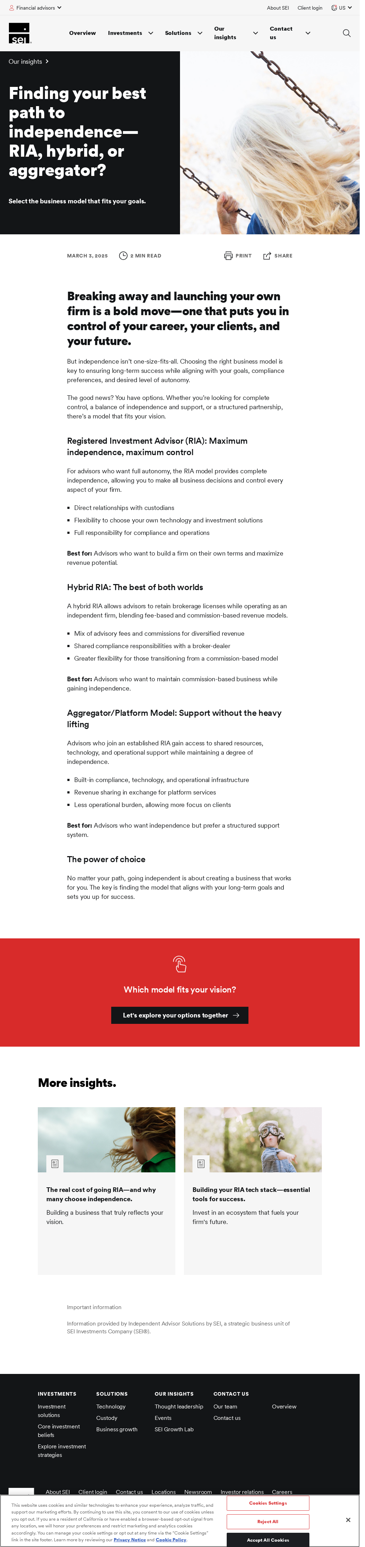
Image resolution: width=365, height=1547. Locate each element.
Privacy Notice (130, 1539)
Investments (125, 33)
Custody (106, 1418)
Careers (282, 1492)
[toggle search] (347, 33)
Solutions (178, 33)
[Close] (348, 1520)
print (244, 256)
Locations (163, 1492)
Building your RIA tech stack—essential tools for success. (251, 1194)
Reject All (267, 1521)
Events (163, 1418)
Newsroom (198, 1492)
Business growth (117, 1429)
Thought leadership (179, 1406)
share (283, 256)
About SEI (278, 8)
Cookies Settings (268, 1503)
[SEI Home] (20, 33)
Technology (110, 1406)
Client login (310, 8)
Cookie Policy (171, 1539)
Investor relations (242, 1492)
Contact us (281, 33)
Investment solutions (52, 1410)
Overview (82, 33)
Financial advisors (35, 8)
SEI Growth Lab (174, 1429)
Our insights (225, 33)
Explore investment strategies (62, 1450)
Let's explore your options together (175, 1015)
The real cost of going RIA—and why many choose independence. (101, 1194)
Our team (225, 1406)
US (342, 8)
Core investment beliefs (59, 1430)
